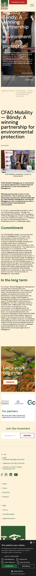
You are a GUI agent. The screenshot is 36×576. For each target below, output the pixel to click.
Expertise (6, 492)
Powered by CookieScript (18, 574)
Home (5, 484)
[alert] (18, 558)
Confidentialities (8, 514)
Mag (4, 505)
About (5, 488)
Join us (5, 510)
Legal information (9, 518)
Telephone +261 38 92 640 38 (13, 463)
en (5, 454)
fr (2, 454)
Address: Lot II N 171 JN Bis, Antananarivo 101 (12, 468)
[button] (32, 5)
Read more (25, 552)
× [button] (33, 542)
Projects (6, 497)
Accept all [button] (9, 566)
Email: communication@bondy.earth (13, 458)
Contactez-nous (18, 2)
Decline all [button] (26, 566)
